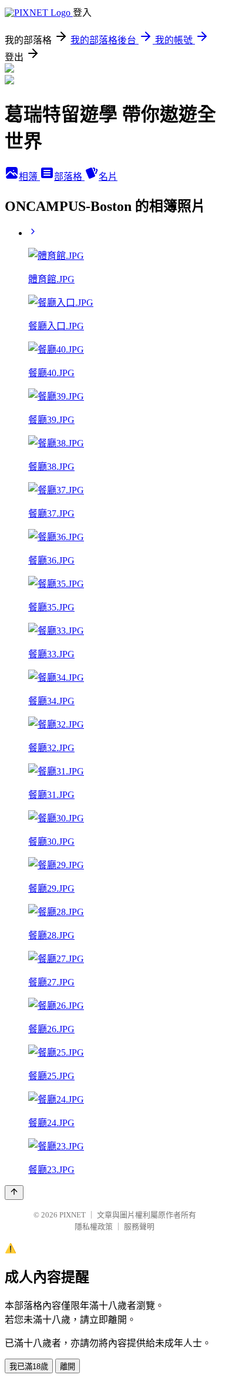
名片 (108, 177)
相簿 (29, 177)
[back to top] (14, 1192)
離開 (67, 1366)
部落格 (69, 177)
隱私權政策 (94, 1226)
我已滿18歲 (28, 1366)
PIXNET (72, 1214)
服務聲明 (139, 1226)
